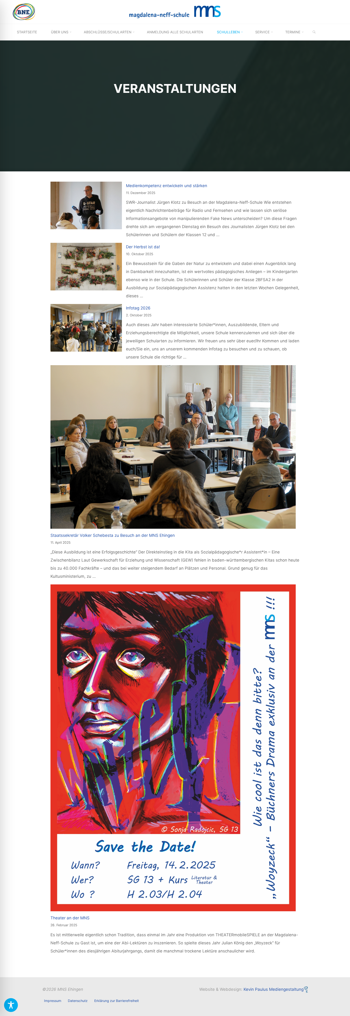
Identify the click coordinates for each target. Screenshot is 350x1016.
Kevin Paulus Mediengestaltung (274, 989)
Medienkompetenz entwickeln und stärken (166, 185)
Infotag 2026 (138, 308)
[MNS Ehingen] (175, 11)
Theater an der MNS (70, 918)
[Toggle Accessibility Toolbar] (11, 1005)
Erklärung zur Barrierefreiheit (116, 1001)
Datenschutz (78, 1001)
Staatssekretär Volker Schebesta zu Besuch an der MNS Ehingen (112, 535)
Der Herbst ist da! (143, 246)
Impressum (52, 1001)
